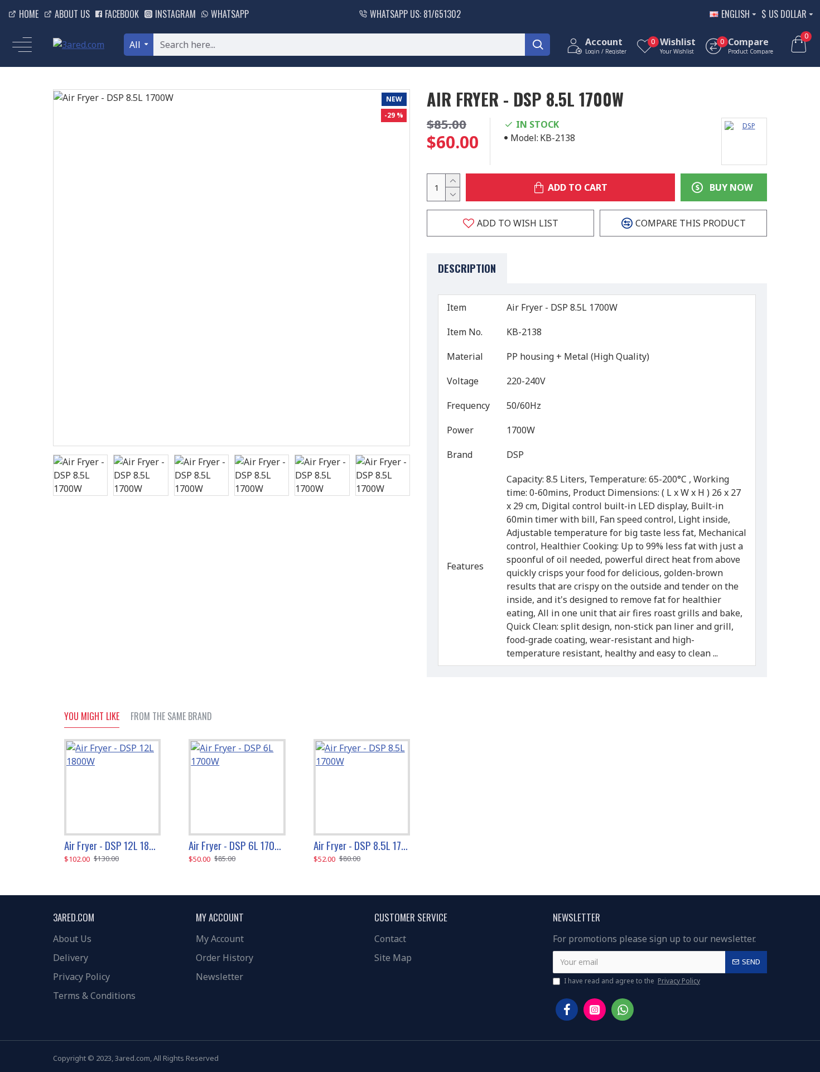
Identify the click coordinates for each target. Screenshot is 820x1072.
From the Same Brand (171, 717)
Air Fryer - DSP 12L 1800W (112, 845)
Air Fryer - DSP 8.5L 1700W (361, 845)
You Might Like (91, 717)
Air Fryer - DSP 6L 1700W (237, 845)
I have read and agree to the (632, 981)
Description (467, 268)
